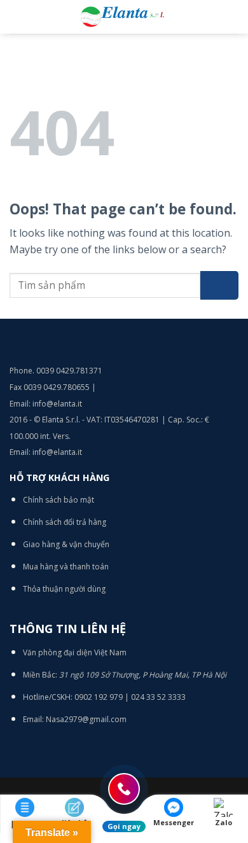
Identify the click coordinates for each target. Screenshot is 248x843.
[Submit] (219, 285)
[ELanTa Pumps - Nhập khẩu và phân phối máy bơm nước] (124, 17)
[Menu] (17, 16)
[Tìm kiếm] (233, 16)
